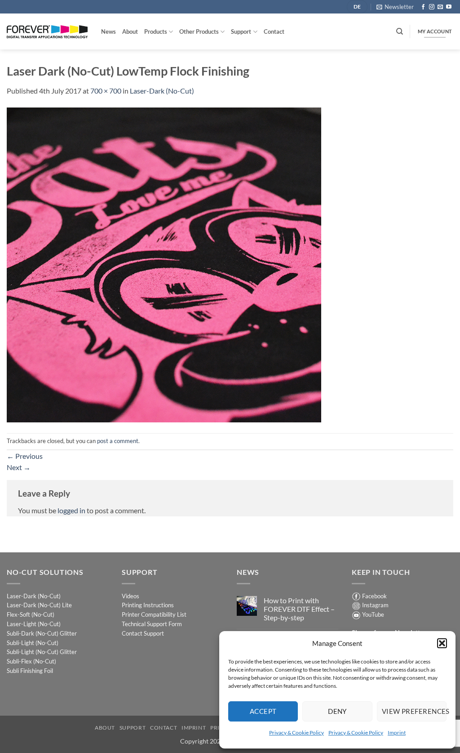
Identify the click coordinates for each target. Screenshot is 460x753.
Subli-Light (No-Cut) (32, 642)
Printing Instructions (148, 605)
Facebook (374, 596)
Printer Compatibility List (154, 614)
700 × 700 (105, 90)
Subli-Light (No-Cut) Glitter (42, 651)
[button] (442, 643)
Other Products (199, 31)
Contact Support (143, 633)
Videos (130, 596)
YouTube (373, 614)
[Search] (399, 31)
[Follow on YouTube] (448, 7)
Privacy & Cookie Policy (296, 732)
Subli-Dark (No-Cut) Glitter (42, 633)
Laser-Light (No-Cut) (34, 624)
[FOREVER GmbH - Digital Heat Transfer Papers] (47, 31)
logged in (71, 510)
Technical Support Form (152, 624)
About (130, 31)
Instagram (375, 605)
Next (19, 467)
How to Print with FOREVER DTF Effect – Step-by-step (299, 609)
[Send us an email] (440, 7)
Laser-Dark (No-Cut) (162, 90)
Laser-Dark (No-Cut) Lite (39, 605)
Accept (263, 711)
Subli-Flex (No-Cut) (31, 661)
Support (241, 31)
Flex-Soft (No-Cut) (30, 614)
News (108, 31)
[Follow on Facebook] (423, 7)
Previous (25, 456)
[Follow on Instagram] (431, 7)
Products (155, 31)
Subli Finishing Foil (30, 670)
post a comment (117, 440)
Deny (337, 711)
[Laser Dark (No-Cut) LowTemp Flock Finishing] (164, 264)
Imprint (397, 732)
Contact (274, 31)
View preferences (414, 711)
